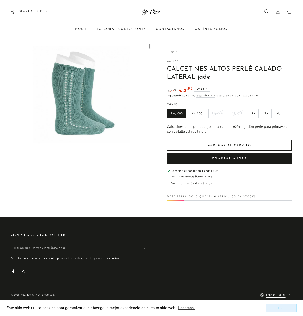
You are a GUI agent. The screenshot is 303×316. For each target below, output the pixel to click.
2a (253, 113)
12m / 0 (217, 113)
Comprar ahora (229, 158)
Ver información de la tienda (191, 183)
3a (266, 113)
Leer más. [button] (186, 308)
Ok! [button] (281, 308)
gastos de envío (205, 95)
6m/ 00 (197, 113)
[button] (266, 11)
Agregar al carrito (229, 145)
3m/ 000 (177, 113)
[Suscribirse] (145, 248)
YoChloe (172, 61)
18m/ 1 (237, 113)
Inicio (171, 52)
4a (279, 113)
